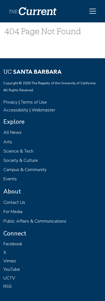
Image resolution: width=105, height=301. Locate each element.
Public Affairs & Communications (34, 221)
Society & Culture (20, 160)
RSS (7, 286)
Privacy (10, 102)
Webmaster (43, 110)
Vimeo (9, 261)
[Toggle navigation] (93, 11)
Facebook (12, 244)
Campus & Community (24, 170)
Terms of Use (34, 102)
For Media (12, 212)
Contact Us (14, 202)
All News (12, 132)
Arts (7, 142)
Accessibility (15, 110)
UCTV (9, 278)
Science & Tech (18, 151)
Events (10, 179)
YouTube (11, 269)
